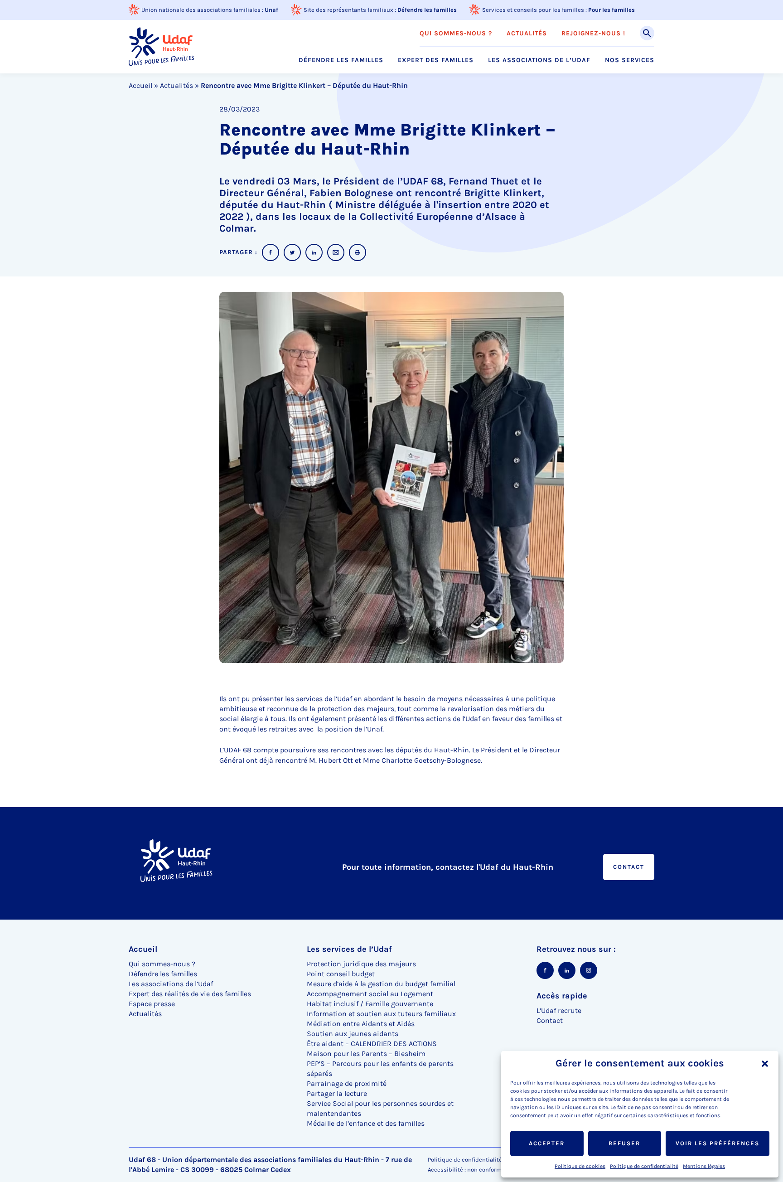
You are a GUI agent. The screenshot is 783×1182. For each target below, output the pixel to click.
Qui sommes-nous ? (456, 33)
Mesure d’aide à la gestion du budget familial (381, 983)
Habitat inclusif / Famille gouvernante (370, 1003)
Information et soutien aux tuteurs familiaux (381, 1013)
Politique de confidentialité (644, 1166)
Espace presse (152, 1003)
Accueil (140, 85)
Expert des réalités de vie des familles (190, 993)
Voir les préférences (717, 1143)
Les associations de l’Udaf (539, 60)
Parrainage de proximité (347, 1083)
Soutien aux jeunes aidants (352, 1033)
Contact (628, 866)
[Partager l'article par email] (335, 252)
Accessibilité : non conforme (466, 1169)
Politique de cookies (580, 1166)
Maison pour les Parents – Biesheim (366, 1053)
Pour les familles (611, 9)
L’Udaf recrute (558, 1010)
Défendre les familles (427, 9)
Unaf (271, 9)
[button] (764, 1063)
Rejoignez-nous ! (593, 33)
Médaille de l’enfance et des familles (366, 1123)
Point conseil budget (341, 973)
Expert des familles (436, 60)
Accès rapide (561, 996)
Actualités (527, 33)
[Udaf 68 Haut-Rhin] (161, 46)
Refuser (624, 1143)
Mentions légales (704, 1166)
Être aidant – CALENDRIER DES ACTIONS (372, 1043)
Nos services (629, 60)
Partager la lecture (337, 1093)
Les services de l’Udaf (349, 949)
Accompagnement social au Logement (370, 993)
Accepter (547, 1143)
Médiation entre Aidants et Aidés (361, 1023)
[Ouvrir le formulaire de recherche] (647, 33)
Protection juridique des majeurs (361, 963)
